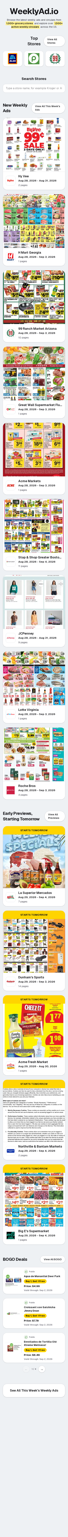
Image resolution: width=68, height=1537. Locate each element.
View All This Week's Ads (47, 108)
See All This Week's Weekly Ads (34, 1390)
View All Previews (53, 816)
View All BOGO (53, 1259)
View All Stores (52, 41)
